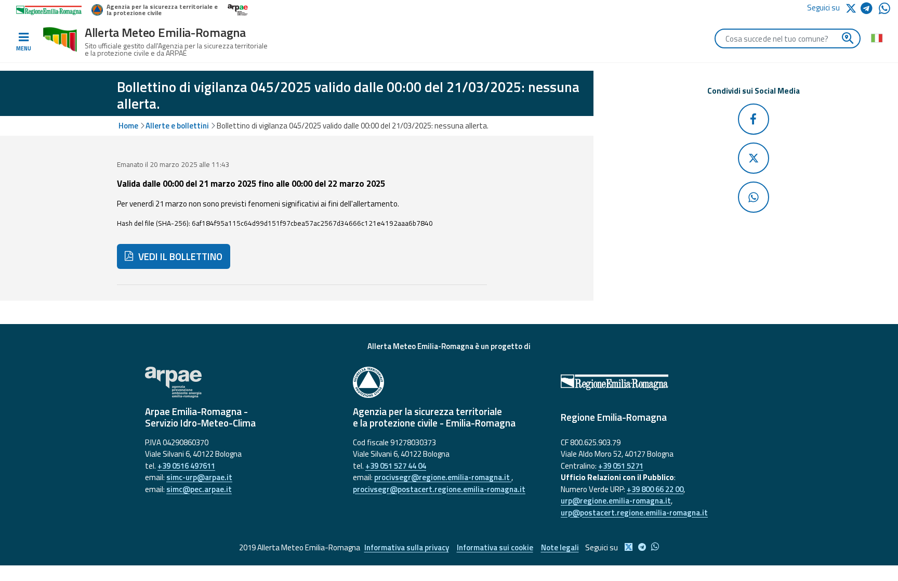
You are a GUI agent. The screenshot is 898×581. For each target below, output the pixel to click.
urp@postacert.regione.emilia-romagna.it (634, 513)
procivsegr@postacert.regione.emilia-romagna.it (439, 489)
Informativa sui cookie (495, 547)
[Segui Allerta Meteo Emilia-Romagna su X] (853, 8)
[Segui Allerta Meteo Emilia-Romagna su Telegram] (870, 10)
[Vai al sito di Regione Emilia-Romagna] (657, 382)
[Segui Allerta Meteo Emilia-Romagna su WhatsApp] (884, 11)
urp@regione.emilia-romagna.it (616, 501)
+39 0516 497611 (186, 466)
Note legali (560, 547)
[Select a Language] (876, 37)
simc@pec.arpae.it (199, 489)
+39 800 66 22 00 (655, 489)
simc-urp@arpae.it (199, 477)
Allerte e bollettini (177, 126)
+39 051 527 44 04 (395, 466)
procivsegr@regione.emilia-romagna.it (442, 477)
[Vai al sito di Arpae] (241, 382)
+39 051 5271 (620, 466)
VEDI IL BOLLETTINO (179, 256)
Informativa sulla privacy (406, 547)
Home (128, 126)
